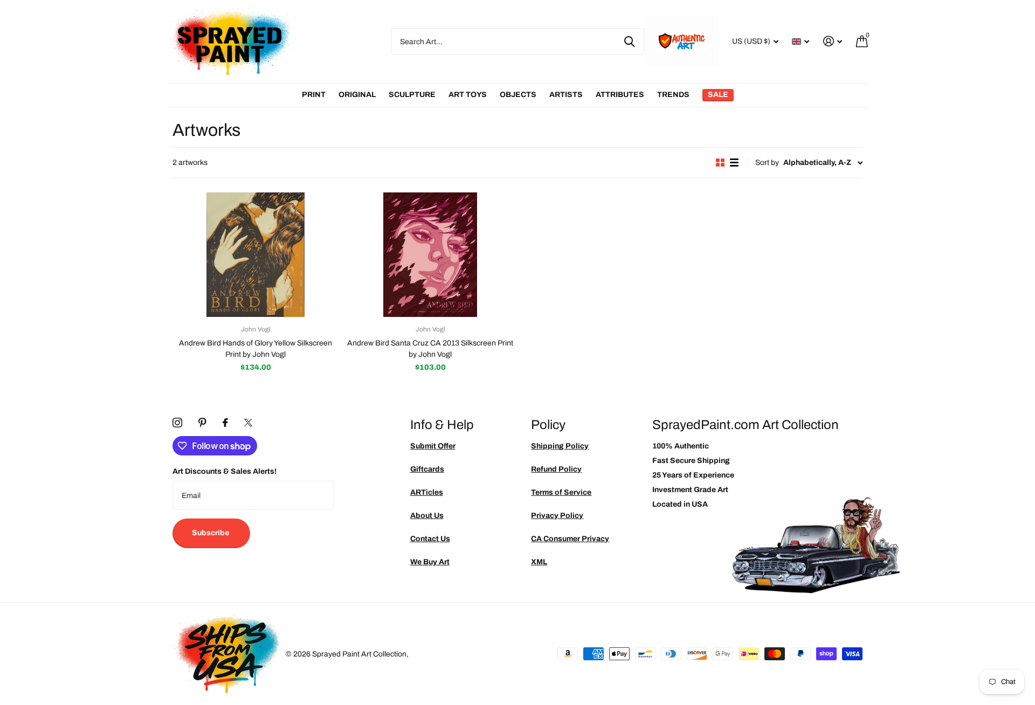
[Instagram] (177, 422)
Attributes (620, 95)
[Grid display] (720, 162)
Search (629, 41)
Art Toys (467, 95)
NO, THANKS (954, 429)
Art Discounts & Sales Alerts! (224, 471)
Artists (566, 95)
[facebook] (225, 422)
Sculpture (412, 95)
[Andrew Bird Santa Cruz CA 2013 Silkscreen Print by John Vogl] (430, 254)
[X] (248, 422)
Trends (673, 95)
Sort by (767, 162)
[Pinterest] (202, 422)
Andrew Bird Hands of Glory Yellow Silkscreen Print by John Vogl (255, 348)
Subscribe (211, 533)
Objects (518, 95)
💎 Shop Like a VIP (954, 396)
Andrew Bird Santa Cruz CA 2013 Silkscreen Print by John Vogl (430, 348)
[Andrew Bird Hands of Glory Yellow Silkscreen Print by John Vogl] (255, 254)
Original (357, 95)
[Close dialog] (1023, 242)
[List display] (734, 162)
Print (314, 95)
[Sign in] (833, 41)
